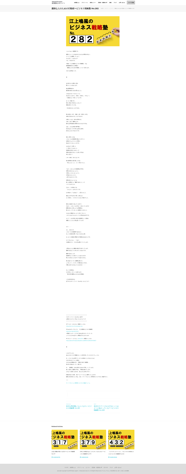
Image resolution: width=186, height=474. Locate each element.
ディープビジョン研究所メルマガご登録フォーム (78, 383)
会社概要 (126, 470)
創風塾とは (73, 467)
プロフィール (80, 467)
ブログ (111, 467)
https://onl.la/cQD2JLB (72, 331)
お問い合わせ (117, 467)
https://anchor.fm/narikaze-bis (74, 326)
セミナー (88, 467)
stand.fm (80, 338)
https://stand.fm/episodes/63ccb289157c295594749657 (81, 340)
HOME (66, 467)
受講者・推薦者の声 (97, 467)
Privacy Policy (105, 470)
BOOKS (106, 467)
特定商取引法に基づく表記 (117, 470)
